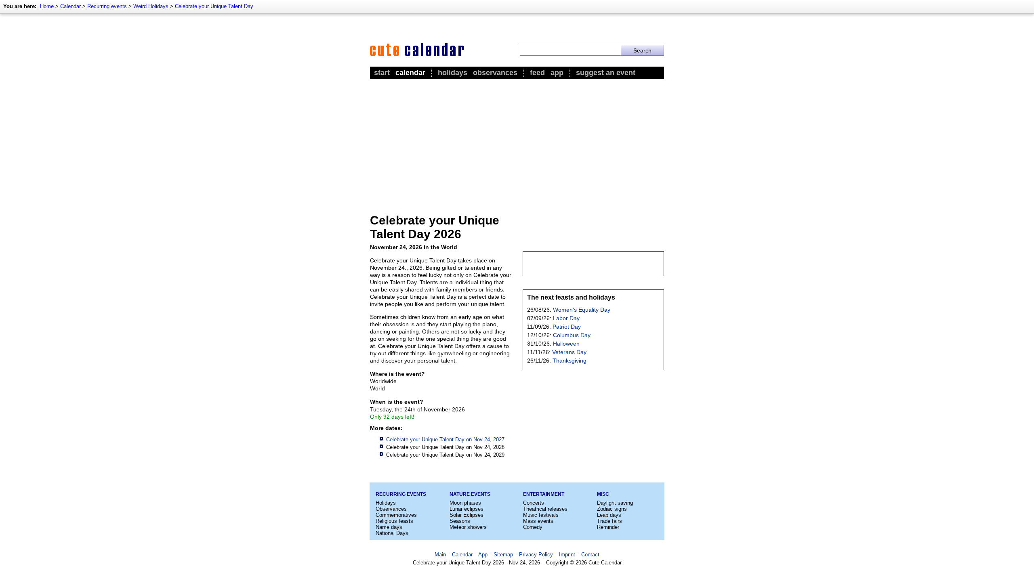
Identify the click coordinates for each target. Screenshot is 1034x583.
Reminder (608, 527)
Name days (389, 527)
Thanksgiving (569, 360)
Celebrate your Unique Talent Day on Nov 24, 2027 (445, 439)
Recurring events (107, 6)
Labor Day (566, 318)
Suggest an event (605, 73)
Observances (495, 73)
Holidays (452, 73)
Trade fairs (609, 521)
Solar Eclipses (466, 515)
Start (382, 73)
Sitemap (503, 555)
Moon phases (465, 503)
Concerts (533, 503)
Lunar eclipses (466, 509)
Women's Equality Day (581, 309)
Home (47, 6)
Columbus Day (572, 335)
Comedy (532, 527)
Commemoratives (396, 515)
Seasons (460, 521)
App (557, 73)
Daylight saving (615, 503)
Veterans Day (569, 352)
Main (440, 555)
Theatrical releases (545, 509)
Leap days (609, 515)
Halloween (566, 343)
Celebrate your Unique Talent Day (214, 6)
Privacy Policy (536, 555)
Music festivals (541, 515)
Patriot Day (567, 326)
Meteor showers (468, 527)
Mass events (538, 521)
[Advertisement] (517, 141)
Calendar (70, 6)
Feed (537, 73)
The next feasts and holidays (571, 297)
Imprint (567, 555)
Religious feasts (394, 521)
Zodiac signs (612, 509)
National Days (392, 533)
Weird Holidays (150, 6)
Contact (590, 555)
